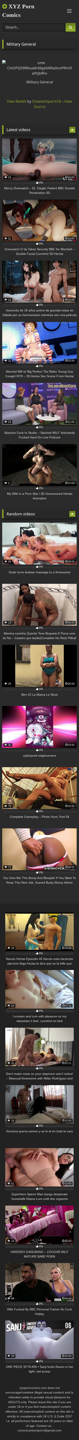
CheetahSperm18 (46, 101)
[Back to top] (65, 1427)
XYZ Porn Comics (18, 10)
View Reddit (16, 101)
